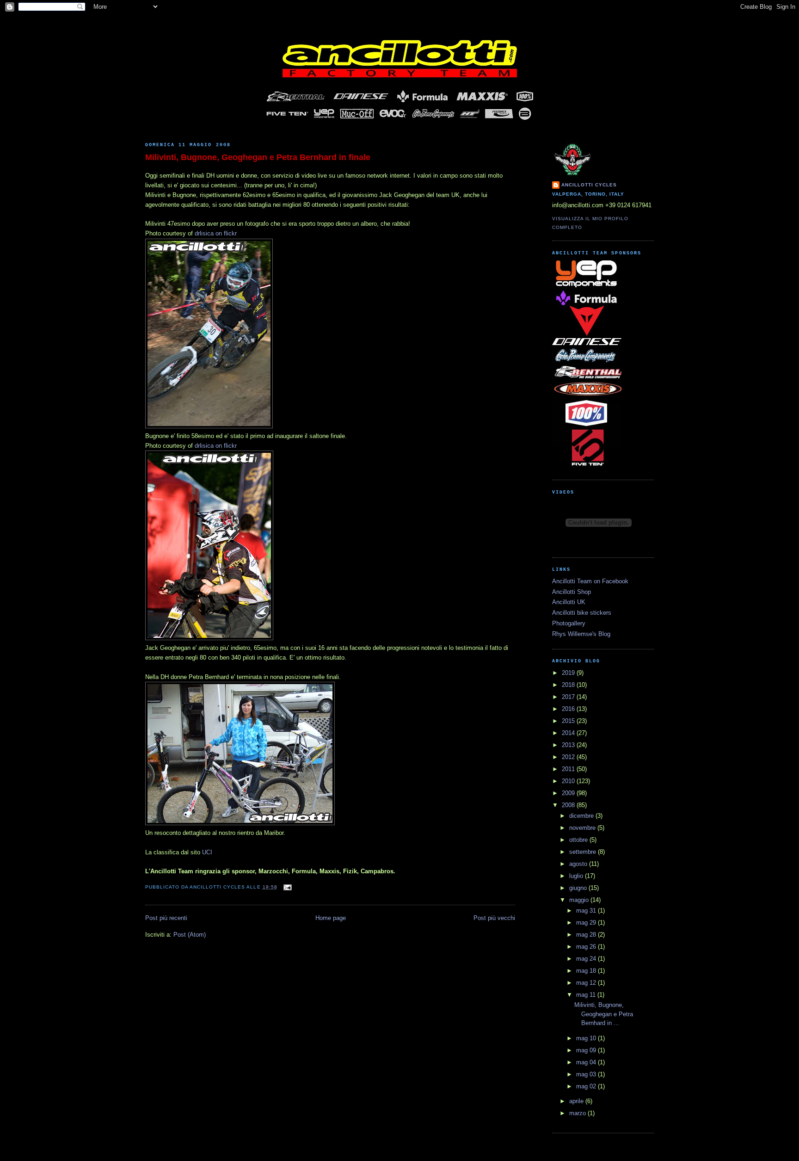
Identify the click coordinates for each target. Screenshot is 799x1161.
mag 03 (587, 1074)
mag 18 (587, 970)
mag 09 (587, 1050)
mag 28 (587, 934)
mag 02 (587, 1086)
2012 (569, 756)
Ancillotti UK (568, 602)
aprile (577, 1101)
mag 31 (587, 910)
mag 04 (587, 1062)
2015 (569, 720)
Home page (330, 917)
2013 (569, 744)
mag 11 (586, 994)
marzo (578, 1113)
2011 (569, 769)
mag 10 (587, 1038)
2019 (569, 672)
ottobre (579, 839)
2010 (569, 781)
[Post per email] (286, 886)
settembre (583, 851)
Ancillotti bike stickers (581, 612)
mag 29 (587, 922)
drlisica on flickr (216, 233)
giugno (579, 887)
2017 (569, 696)
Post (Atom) (189, 934)
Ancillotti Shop (571, 591)
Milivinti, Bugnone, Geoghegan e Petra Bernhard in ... (603, 1013)
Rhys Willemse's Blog (581, 633)
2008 (569, 805)
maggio (579, 899)
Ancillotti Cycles (589, 184)
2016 (569, 708)
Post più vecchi (494, 917)
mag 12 (587, 982)
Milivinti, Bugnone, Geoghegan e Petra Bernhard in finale (257, 157)
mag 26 (587, 946)
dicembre (582, 815)
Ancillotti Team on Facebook (590, 581)
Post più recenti (166, 917)
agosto (579, 863)
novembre (583, 827)
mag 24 (587, 958)
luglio (577, 875)
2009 (569, 793)
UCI (207, 852)
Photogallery (568, 623)
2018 (569, 684)
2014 (569, 732)
